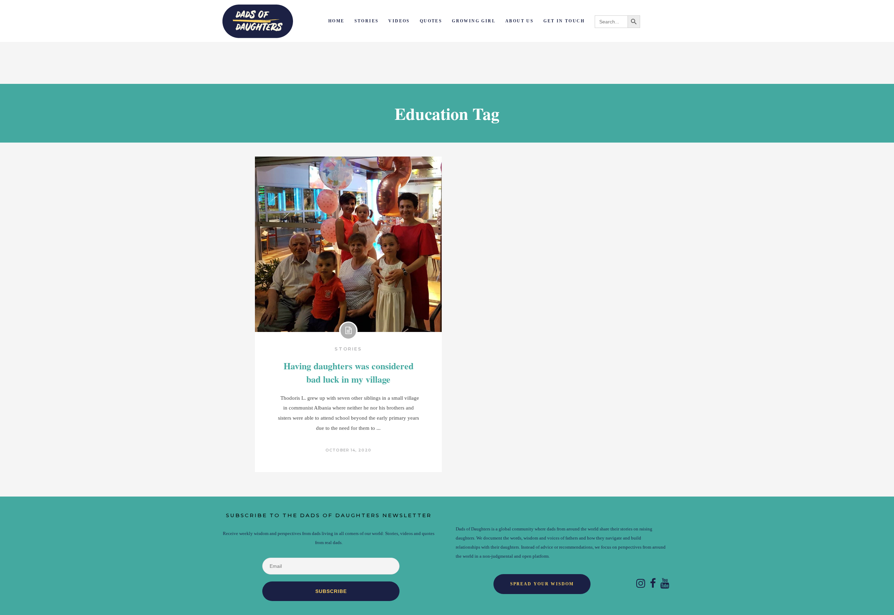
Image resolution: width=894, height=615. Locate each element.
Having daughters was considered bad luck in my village (348, 372)
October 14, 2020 (348, 450)
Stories (348, 349)
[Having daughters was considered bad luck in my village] (348, 244)
